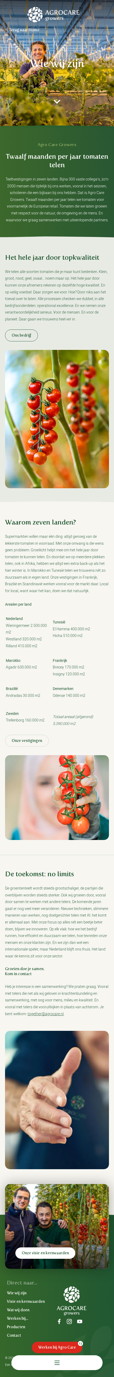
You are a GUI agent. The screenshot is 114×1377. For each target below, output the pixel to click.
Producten (16, 1327)
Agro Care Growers (54, 14)
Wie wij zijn (17, 1293)
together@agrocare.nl (46, 1013)
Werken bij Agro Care (57, 1347)
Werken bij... (17, 1318)
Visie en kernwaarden (26, 1301)
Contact (14, 1335)
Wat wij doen (18, 1310)
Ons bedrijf (21, 335)
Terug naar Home (24, 30)
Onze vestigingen (27, 740)
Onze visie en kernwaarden (45, 1253)
